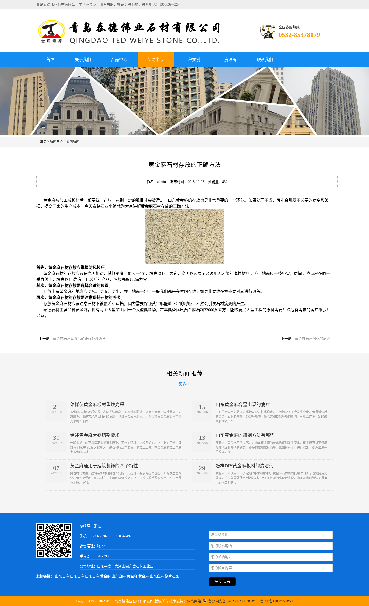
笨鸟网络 (194, 601)
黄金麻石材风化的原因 (312, 339)
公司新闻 (72, 141)
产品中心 (119, 59)
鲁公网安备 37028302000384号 (231, 601)
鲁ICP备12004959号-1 (276, 601)
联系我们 (265, 59)
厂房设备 (228, 59)
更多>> (184, 384)
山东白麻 (62, 576)
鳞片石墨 (172, 576)
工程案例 (192, 59)
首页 (50, 59)
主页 (43, 141)
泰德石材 (51, 310)
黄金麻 (106, 576)
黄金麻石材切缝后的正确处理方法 (79, 339)
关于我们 (83, 59)
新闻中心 (156, 59)
